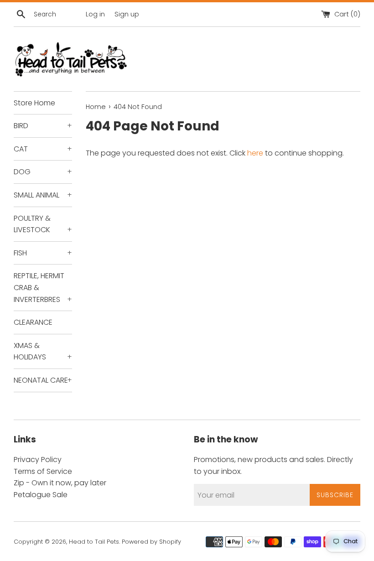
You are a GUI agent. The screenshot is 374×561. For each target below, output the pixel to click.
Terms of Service (43, 471)
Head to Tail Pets (94, 541)
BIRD (43, 125)
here (255, 153)
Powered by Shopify (151, 541)
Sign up (126, 14)
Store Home (34, 103)
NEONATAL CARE (43, 380)
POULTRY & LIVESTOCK (43, 224)
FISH (43, 253)
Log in (95, 14)
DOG (43, 171)
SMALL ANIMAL (43, 195)
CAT (43, 149)
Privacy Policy (38, 459)
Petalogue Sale (41, 494)
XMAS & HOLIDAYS (43, 351)
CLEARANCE (33, 322)
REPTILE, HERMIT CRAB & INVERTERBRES (43, 287)
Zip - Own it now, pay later (60, 483)
